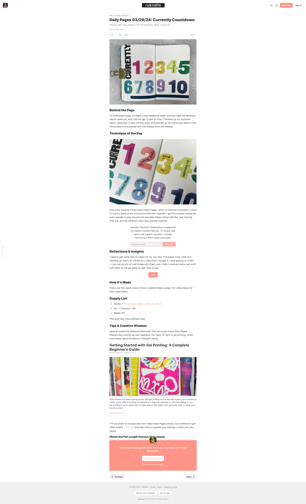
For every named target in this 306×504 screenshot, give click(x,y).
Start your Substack (147, 493)
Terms (159, 487)
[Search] (271, 5)
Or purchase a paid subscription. (153, 465)
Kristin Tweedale (116, 353)
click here (129, 427)
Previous (119, 477)
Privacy (153, 487)
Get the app (165, 493)
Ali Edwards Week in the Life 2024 (142, 303)
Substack (141, 499)
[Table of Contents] (2, 252)
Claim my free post (153, 458)
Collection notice (170, 487)
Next (189, 477)
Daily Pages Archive (118, 15)
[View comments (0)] (120, 35)
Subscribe (286, 5)
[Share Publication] (276, 5)
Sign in (298, 5)
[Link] (106, 110)
